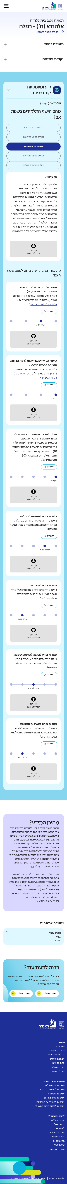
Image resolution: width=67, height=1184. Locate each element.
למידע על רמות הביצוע (43, 304)
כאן (32, 866)
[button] (6, 6)
